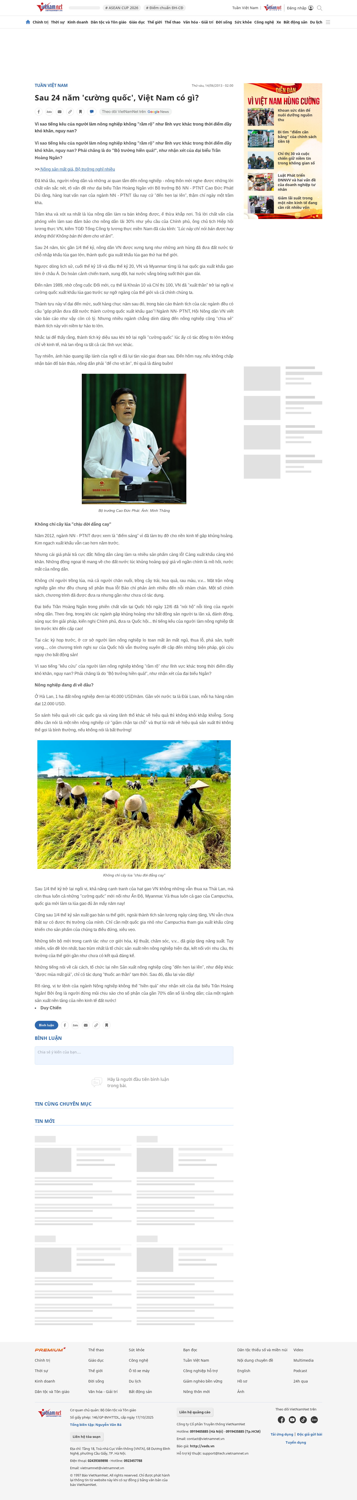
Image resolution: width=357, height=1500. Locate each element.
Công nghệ (264, 22)
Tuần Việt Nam (245, 7)
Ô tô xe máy (139, 1370)
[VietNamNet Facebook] (281, 1422)
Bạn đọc (190, 1349)
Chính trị (40, 22)
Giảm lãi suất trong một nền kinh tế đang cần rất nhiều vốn (297, 202)
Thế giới (154, 22)
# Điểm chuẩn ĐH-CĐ (164, 7)
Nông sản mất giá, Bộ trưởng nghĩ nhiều (78, 169)
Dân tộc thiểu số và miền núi (262, 1349)
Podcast (300, 1370)
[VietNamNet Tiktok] (303, 1422)
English (243, 1370)
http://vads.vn (202, 1446)
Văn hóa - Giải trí (198, 22)
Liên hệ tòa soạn (87, 1436)
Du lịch (316, 22)
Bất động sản (295, 22)
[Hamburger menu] (328, 22)
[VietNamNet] (28, 22)
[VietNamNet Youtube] (292, 1422)
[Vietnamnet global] (272, 9)
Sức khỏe (243, 22)
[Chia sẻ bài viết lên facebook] (39, 112)
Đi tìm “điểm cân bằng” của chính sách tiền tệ (297, 136)
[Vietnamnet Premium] (50, 1351)
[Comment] (91, 112)
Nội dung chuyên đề (255, 1360)
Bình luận (46, 1025)
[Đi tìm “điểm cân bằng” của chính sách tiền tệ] (261, 138)
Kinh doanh (77, 22)
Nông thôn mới (196, 1391)
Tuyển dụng (296, 1442)
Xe (279, 22)
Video (298, 1349)
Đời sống (224, 22)
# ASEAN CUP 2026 (121, 7)
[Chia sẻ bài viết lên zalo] (49, 112)
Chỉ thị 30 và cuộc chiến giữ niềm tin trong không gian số (296, 158)
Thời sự (58, 22)
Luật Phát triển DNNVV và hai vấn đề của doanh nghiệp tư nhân (297, 182)
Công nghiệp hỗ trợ (200, 1370)
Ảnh (240, 1391)
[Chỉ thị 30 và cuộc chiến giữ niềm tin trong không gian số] (261, 160)
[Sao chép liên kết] (70, 112)
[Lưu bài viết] (80, 112)
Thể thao (173, 22)
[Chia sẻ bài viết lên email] (60, 112)
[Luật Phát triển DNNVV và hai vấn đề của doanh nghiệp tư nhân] (261, 182)
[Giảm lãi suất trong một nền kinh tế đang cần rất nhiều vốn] (261, 205)
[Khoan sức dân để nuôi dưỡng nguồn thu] (261, 117)
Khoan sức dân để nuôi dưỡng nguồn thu (295, 115)
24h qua (300, 1381)
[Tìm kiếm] (319, 8)
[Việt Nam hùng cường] (283, 104)
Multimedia (303, 1360)
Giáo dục (137, 22)
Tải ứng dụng (282, 1434)
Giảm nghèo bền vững (202, 1381)
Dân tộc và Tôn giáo (108, 22)
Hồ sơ (242, 1381)
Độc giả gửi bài (309, 1434)
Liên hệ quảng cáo (194, 1412)
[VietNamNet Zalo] (314, 1422)
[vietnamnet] (50, 12)
